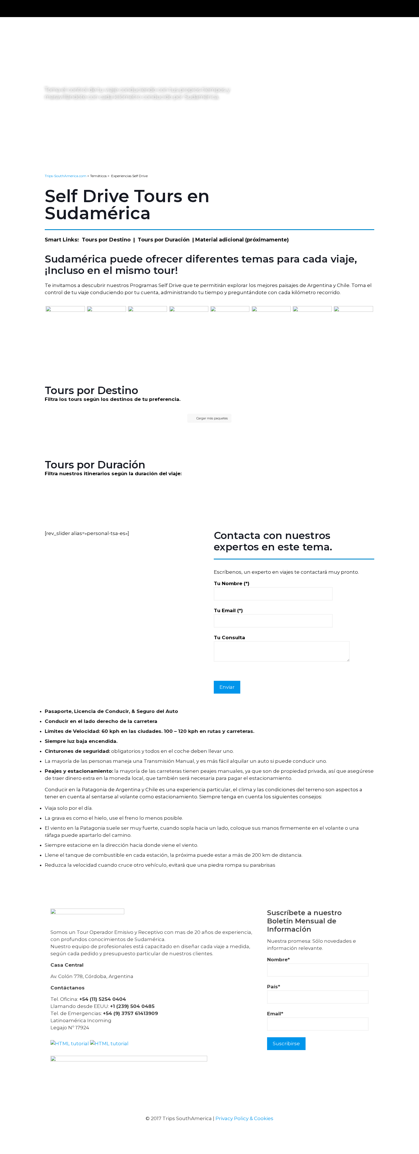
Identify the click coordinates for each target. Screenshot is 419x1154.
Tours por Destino (106, 240)
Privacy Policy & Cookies (244, 1118)
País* (273, 986)
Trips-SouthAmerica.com (65, 176)
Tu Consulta (229, 637)
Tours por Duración (164, 240)
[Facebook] (187, 1131)
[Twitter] (202, 1131)
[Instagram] (231, 1131)
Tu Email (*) (228, 610)
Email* (275, 1013)
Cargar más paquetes (212, 418)
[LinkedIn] (216, 1131)
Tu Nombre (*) (231, 583)
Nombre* (278, 959)
